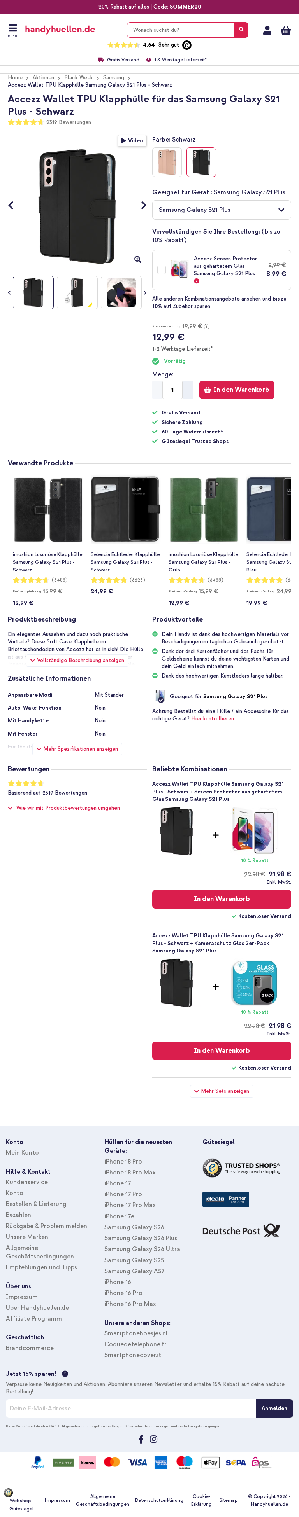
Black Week (78, 77)
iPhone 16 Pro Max (130, 1304)
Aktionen (43, 77)
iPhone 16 (117, 1282)
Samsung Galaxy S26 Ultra (142, 1249)
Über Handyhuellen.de (37, 1308)
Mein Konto (267, 30)
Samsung (113, 77)
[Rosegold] (167, 162)
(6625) (137, 580)
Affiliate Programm (34, 1319)
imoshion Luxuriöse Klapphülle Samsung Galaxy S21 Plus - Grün (203, 562)
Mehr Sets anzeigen (225, 1091)
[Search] (241, 30)
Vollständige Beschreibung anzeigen (80, 660)
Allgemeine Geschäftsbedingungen (102, 1500)
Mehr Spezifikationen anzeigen (80, 749)
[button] (221, 210)
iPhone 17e (119, 1216)
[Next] (140, 206)
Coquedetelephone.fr (135, 1344)
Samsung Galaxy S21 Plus (235, 696)
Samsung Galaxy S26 (134, 1227)
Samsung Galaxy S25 (134, 1260)
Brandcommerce (30, 1348)
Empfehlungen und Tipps (41, 1267)
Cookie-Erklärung (201, 1500)
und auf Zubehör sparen (219, 302)
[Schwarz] (201, 162)
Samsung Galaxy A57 (134, 1271)
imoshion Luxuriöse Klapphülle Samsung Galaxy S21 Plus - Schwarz (47, 562)
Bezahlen (18, 1215)
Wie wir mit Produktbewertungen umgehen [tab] (68, 808)
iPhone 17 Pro (123, 1194)
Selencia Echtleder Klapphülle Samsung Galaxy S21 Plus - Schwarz (125, 562)
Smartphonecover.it (132, 1355)
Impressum (22, 1297)
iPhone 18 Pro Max (130, 1172)
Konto (14, 1193)
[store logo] (71, 30)
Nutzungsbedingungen (202, 1426)
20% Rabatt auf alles (123, 6)
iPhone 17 (117, 1183)
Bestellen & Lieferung (36, 1204)
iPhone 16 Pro (123, 1293)
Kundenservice (27, 1182)
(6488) (60, 580)
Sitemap (229, 1500)
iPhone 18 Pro (123, 1162)
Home (15, 77)
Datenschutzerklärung (159, 1500)
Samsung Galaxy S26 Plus (140, 1238)
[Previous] (14, 206)
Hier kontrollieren (212, 718)
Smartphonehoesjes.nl (135, 1333)
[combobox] (187, 30)
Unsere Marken (27, 1237)
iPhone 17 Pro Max (130, 1205)
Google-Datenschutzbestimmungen (141, 1426)
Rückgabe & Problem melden (46, 1226)
